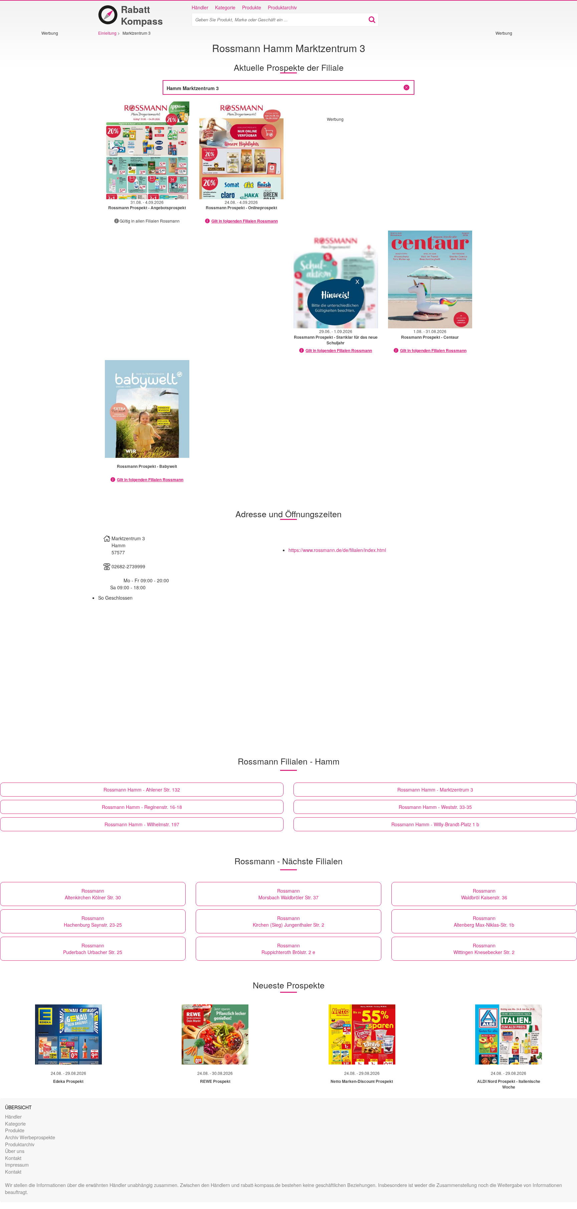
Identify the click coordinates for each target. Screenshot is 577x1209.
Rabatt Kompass (142, 15)
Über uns (14, 1150)
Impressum (17, 1164)
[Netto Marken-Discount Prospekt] (362, 1034)
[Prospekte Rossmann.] (147, 409)
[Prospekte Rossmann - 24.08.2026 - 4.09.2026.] (241, 150)
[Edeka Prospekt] (68, 1034)
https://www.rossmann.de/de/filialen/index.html (337, 550)
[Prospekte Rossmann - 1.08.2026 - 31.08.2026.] (430, 279)
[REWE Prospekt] (215, 1034)
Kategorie (225, 7)
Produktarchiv (282, 7)
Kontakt (13, 1157)
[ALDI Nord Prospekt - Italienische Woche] (508, 1034)
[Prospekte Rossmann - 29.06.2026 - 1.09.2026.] (336, 279)
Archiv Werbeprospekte (30, 1137)
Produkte (251, 7)
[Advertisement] (61, 136)
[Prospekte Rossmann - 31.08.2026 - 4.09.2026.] (147, 150)
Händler (200, 7)
